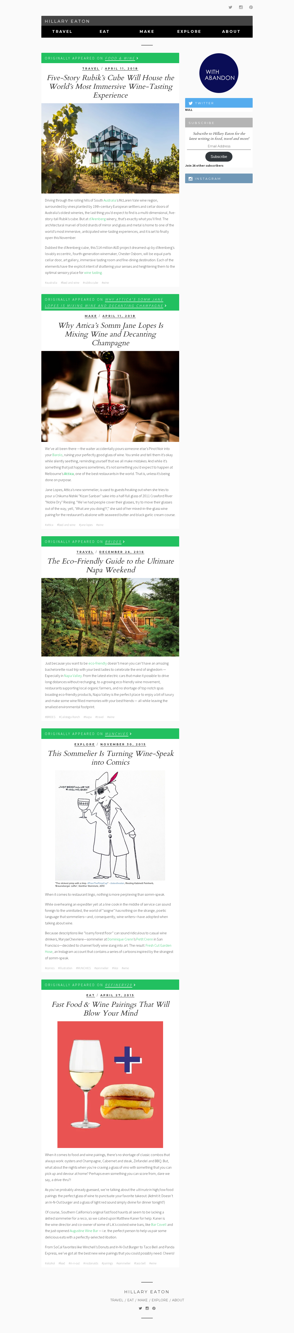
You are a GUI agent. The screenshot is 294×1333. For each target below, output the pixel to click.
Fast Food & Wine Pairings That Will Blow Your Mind (110, 1008)
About (231, 31)
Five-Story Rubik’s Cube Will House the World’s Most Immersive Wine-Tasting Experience (110, 86)
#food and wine (70, 283)
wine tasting (93, 272)
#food (62, 1263)
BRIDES (113, 541)
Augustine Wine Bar (84, 1230)
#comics (49, 968)
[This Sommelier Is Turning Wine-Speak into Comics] (110, 829)
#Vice (115, 968)
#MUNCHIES (83, 968)
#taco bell (140, 1263)
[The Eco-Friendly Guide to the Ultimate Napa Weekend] (110, 617)
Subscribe (219, 157)
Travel (62, 31)
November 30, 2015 (123, 744)
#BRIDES (50, 717)
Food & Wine (120, 58)
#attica (49, 525)
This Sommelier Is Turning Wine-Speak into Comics (110, 758)
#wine (105, 283)
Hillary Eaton (67, 21)
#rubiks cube (90, 283)
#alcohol (50, 1263)
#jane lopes (86, 525)
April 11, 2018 (121, 68)
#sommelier (101, 968)
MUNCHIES (116, 733)
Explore (189, 31)
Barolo (57, 454)
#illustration (65, 968)
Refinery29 (118, 984)
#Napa (88, 717)
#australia (51, 283)
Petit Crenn (144, 939)
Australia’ (110, 200)
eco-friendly (97, 663)
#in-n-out (74, 1263)
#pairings (107, 1263)
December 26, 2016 (121, 552)
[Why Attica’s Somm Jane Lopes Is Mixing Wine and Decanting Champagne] (110, 396)
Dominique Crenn (120, 939)
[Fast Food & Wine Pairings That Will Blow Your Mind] (110, 1084)
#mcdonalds (90, 1263)
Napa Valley (73, 675)
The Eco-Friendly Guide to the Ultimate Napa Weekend (110, 565)
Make (147, 31)
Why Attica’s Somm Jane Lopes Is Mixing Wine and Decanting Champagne (110, 334)
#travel (99, 717)
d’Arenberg (97, 218)
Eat (105, 31)
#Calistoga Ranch (69, 717)
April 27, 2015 (117, 995)
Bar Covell (159, 1224)
